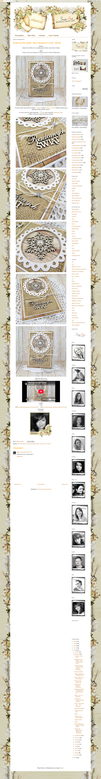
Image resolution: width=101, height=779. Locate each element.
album (73, 310)
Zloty (73, 308)
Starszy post (65, 484)
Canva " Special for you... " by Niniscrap (79, 705)
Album (76, 721)
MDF (73, 281)
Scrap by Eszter (76, 250)
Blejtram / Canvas (76, 266)
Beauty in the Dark (76, 139)
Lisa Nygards (75, 243)
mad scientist (75, 172)
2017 (75, 648)
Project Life (74, 288)
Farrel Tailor (75, 183)
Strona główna (19, 35)
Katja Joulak (75, 240)
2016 (75, 650)
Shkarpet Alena (75, 203)
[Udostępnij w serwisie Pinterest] (33, 441)
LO (72, 278)
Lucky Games (75, 152)
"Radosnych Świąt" (50, 107)
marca (76, 750)
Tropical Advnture (76, 160)
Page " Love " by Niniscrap (79, 696)
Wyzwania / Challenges (77, 305)
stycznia (77, 755)
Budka (76, 714)
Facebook (42, 35)
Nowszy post (17, 484)
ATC (73, 264)
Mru (73, 245)
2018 (75, 645)
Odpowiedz (19, 456)
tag (72, 320)
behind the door (76, 169)
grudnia (77, 652)
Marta (73, 190)
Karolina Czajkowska (77, 186)
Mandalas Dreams (76, 155)
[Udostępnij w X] (30, 441)
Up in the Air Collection (77, 162)
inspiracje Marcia (76, 255)
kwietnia (77, 748)
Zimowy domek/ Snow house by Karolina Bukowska (79, 667)
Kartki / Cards (39, 443)
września (77, 737)
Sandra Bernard (76, 200)
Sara (73, 248)
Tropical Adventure (76, 157)
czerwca (77, 744)
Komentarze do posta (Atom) (44, 489)
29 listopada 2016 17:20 (26, 452)
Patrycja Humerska (76, 198)
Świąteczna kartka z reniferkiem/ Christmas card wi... (79, 691)
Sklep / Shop (31, 35)
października (78, 735)
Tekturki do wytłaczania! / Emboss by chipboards (78, 730)
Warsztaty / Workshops (77, 298)
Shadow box (75, 295)
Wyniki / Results (76, 303)
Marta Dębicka (75, 193)
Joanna (74, 236)
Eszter (73, 231)
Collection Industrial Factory (79, 141)
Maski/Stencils (75, 283)
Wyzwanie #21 (78, 719)
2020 (75, 641)
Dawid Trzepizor (76, 181)
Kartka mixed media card (78, 681)
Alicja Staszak (75, 209)
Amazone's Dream (76, 134)
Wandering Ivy (75, 167)
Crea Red (74, 178)
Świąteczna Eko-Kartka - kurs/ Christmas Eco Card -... (79, 661)
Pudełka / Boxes (76, 291)
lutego (76, 752)
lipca (76, 742)
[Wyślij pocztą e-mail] (27, 441)
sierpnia (77, 739)
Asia (73, 219)
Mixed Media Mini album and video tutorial (79, 725)
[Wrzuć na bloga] (29, 441)
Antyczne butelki (79, 671)
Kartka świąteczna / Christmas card (79, 674)
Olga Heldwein (75, 195)
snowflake (42, 112)
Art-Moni (74, 216)
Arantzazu (74, 214)
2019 (75, 643)
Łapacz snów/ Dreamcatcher (79, 717)
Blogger (62, 768)
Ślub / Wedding (75, 325)
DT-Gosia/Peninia (76, 226)
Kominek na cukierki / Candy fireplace (79, 700)
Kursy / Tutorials (54, 35)
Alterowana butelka (79, 708)
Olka (18, 452)
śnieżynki (38, 107)
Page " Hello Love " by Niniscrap (79, 678)
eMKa (34, 443)
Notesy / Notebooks (77, 286)
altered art (74, 313)
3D (72, 261)
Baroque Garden (76, 137)
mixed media (75, 317)
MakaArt (74, 188)
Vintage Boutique (76, 165)
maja (76, 746)
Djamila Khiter (75, 228)
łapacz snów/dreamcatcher (78, 322)
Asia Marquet (75, 221)
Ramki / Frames (76, 293)
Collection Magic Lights (77, 145)
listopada (77, 654)
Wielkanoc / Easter (76, 300)
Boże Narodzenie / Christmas (25, 443)
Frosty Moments (76, 148)
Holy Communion (76, 150)
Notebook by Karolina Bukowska (78, 686)
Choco (73, 224)
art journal (74, 315)
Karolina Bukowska (76, 238)
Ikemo (73, 233)
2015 (75, 757)
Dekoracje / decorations (78, 271)
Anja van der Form (76, 211)
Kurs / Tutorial (47, 443)
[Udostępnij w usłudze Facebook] (32, 441)
